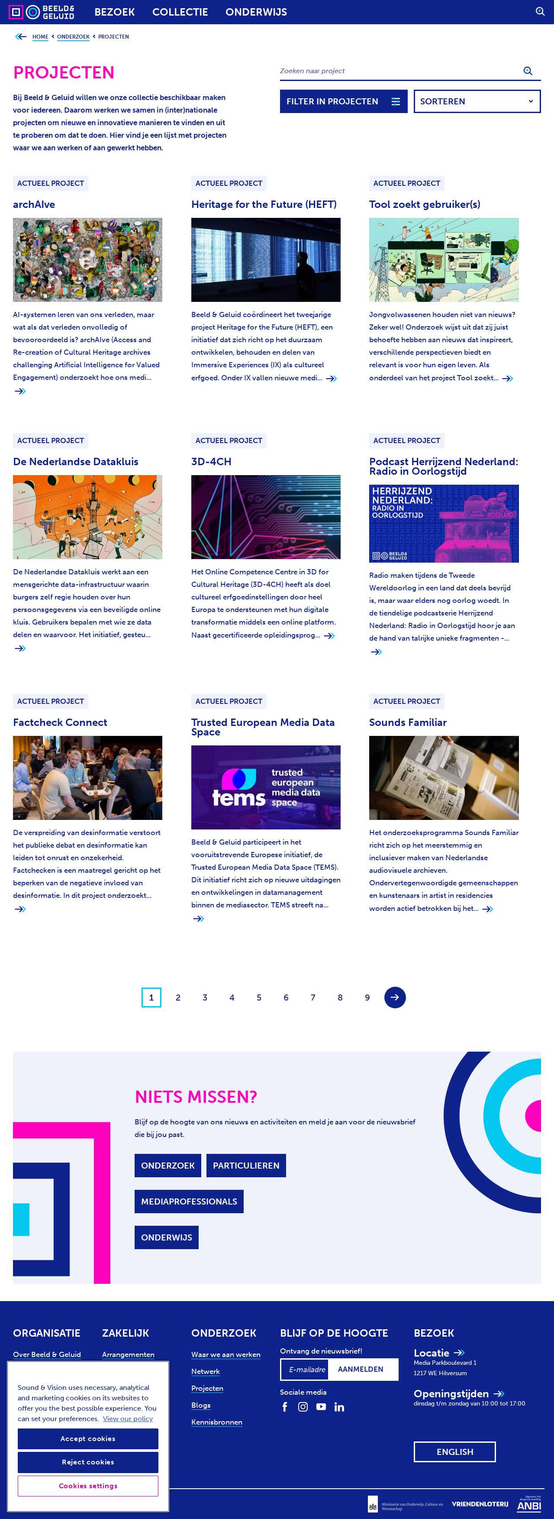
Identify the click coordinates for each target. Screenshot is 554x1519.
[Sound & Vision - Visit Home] (25, 12)
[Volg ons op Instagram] (303, 1406)
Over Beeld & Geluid (47, 1354)
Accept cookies (88, 1439)
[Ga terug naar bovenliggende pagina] (20, 37)
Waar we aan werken (226, 1354)
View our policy (128, 1419)
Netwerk (205, 1371)
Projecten (207, 1388)
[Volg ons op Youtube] (321, 1406)
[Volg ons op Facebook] (285, 1406)
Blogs (201, 1405)
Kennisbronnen (216, 1422)
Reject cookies (88, 1462)
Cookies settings (88, 1486)
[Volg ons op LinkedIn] (339, 1406)
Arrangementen (128, 1354)
